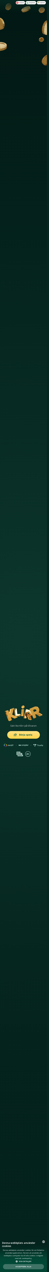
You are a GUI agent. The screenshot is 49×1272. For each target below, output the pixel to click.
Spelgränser (32, 2)
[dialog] (23, 1255)
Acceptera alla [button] (23, 1267)
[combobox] (43, 1241)
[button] (23, 1261)
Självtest (42, 2)
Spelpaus (21, 2)
